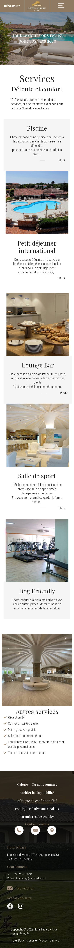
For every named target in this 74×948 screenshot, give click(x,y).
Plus (61, 160)
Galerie (22, 784)
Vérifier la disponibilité (37, 793)
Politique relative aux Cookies (37, 809)
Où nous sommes (44, 784)
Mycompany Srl (50, 940)
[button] (12, 6)
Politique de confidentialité (37, 801)
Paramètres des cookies (37, 817)
